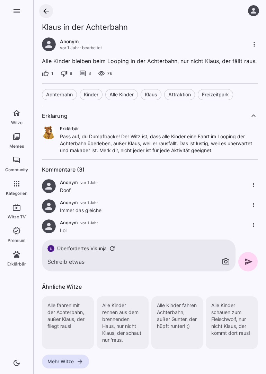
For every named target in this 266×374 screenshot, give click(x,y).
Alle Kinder (121, 94)
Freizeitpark (215, 94)
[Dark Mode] (17, 363)
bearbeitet (92, 47)
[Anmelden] (253, 11)
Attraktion (179, 94)
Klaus (151, 94)
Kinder (91, 94)
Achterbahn (59, 94)
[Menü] (17, 11)
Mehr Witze (60, 361)
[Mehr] (254, 44)
